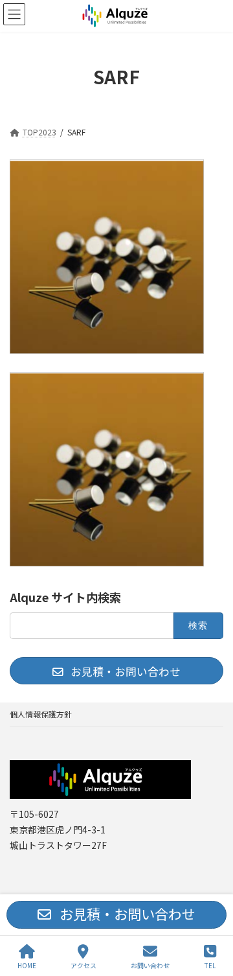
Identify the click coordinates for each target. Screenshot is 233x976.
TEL (210, 965)
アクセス (83, 965)
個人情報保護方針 (41, 713)
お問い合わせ (150, 965)
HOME (26, 965)
